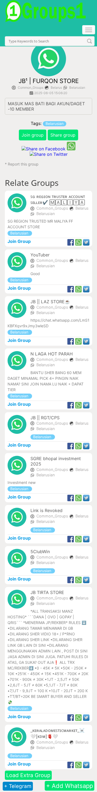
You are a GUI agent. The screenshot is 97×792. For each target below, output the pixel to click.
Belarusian (77, 87)
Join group (33, 135)
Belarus (56, 87)
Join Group (19, 241)
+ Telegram (18, 786)
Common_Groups (30, 87)
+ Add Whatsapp (69, 785)
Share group (62, 135)
